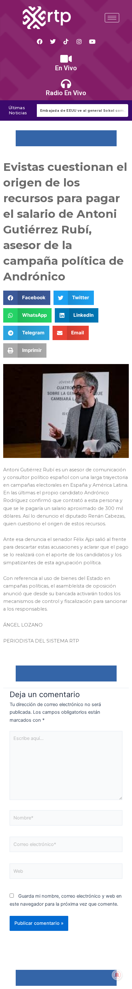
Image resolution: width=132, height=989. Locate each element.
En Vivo (66, 68)
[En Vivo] (66, 59)
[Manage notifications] (117, 975)
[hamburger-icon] (112, 17)
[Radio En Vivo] (66, 84)
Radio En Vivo (66, 93)
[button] (26, 298)
